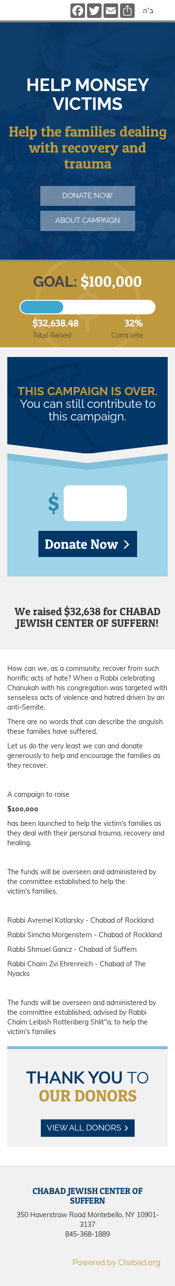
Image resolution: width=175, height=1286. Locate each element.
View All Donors (85, 1127)
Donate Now (83, 544)
